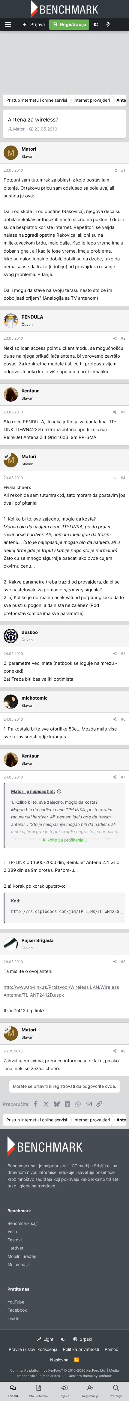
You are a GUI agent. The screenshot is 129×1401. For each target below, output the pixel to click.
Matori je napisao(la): (33, 791)
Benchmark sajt (23, 1223)
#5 (123, 653)
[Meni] (7, 24)
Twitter (14, 1318)
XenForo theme (81, 1376)
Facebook (17, 1309)
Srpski (85, 1339)
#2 (123, 338)
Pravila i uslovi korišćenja (33, 1349)
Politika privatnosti (81, 1349)
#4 (123, 478)
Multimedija (19, 1264)
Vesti (12, 1231)
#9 (123, 1051)
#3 (123, 412)
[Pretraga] (121, 25)
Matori (19, 128)
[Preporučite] (115, 170)
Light (47, 1339)
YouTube (16, 1301)
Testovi (15, 1239)
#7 (123, 777)
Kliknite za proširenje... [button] (65, 839)
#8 (123, 961)
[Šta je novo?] (108, 25)
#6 (123, 719)
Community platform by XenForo (58, 1370)
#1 (123, 170)
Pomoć (111, 1349)
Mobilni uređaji (22, 1256)
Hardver (15, 1247)
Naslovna (59, 1359)
